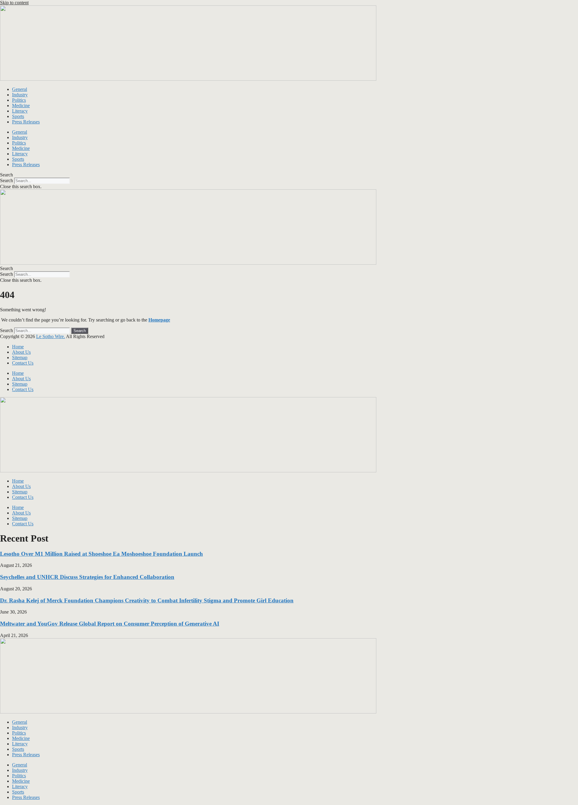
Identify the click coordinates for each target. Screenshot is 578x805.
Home (18, 346)
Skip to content (14, 2)
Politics (19, 100)
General (19, 89)
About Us (21, 352)
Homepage (159, 319)
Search (6, 180)
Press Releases (26, 121)
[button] (289, 175)
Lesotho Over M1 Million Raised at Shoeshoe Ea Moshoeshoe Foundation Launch (101, 554)
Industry (20, 94)
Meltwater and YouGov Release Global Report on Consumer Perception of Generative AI (109, 623)
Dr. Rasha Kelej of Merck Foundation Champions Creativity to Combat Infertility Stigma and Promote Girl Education (147, 600)
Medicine (21, 105)
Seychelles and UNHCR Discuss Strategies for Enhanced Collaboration (87, 577)
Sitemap (19, 357)
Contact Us (22, 362)
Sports (18, 116)
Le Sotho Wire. (50, 336)
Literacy (20, 110)
